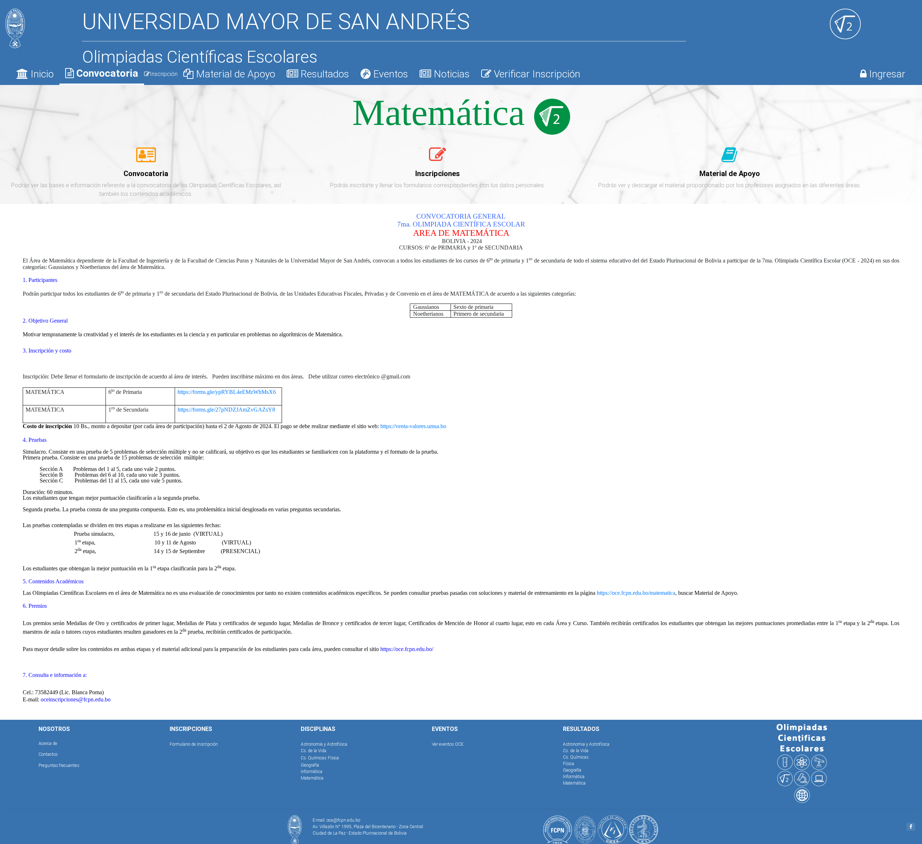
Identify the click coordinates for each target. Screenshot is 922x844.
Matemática (312, 778)
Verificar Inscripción (535, 74)
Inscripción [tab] (164, 73)
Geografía (310, 765)
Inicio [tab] (41, 74)
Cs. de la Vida (313, 750)
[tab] (146, 158)
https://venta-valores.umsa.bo (413, 426)
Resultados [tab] (323, 74)
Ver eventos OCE (448, 744)
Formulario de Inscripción (194, 744)
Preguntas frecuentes (59, 765)
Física (333, 757)
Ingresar (886, 74)
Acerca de (48, 743)
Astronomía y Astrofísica (324, 744)
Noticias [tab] (450, 74)
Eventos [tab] (389, 74)
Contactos (48, 754)
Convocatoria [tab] (106, 73)
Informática (311, 771)
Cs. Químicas (313, 757)
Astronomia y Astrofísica (586, 744)
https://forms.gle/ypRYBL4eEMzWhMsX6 (227, 392)
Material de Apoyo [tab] (234, 74)
